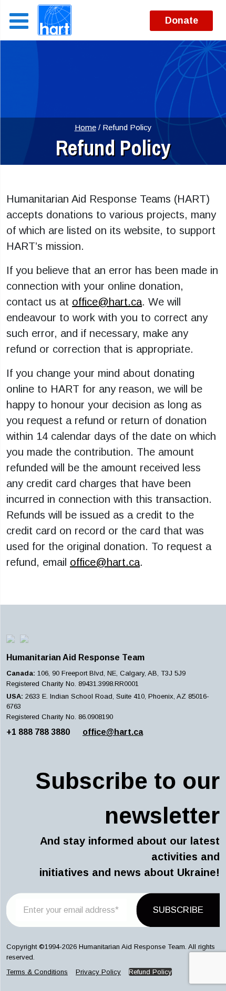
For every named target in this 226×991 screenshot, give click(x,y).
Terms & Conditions (37, 972)
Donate (181, 20)
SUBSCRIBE (178, 910)
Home (85, 127)
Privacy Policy (98, 972)
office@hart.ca (107, 302)
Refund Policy (150, 972)
